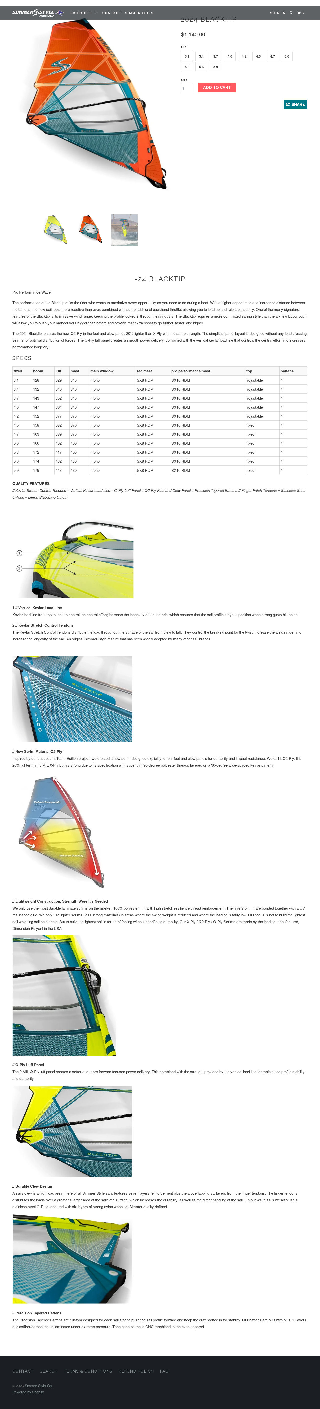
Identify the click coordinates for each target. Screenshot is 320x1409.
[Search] (292, 13)
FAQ (164, 1371)
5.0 (287, 56)
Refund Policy (136, 1371)
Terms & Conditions (88, 1371)
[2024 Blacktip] (94, 102)
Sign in (278, 13)
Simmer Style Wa (38, 1385)
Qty (184, 79)
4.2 (244, 56)
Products (82, 13)
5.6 (201, 66)
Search (49, 1371)
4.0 (230, 56)
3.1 (187, 56)
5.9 (216, 66)
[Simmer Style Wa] (38, 13)
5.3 (187, 66)
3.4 (201, 56)
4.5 (258, 56)
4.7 (272, 56)
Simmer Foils (139, 13)
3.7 (216, 56)
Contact (112, 13)
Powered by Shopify (28, 1391)
